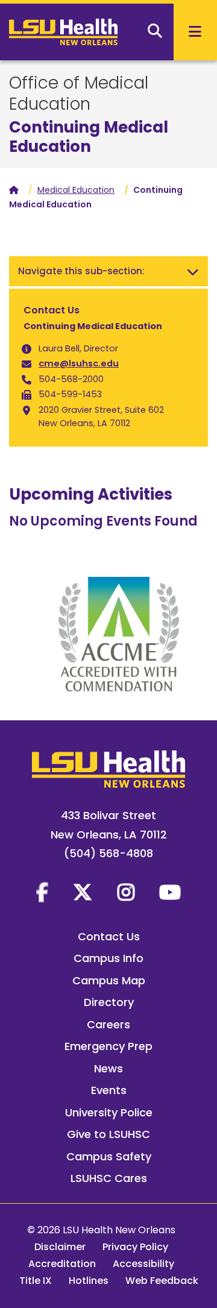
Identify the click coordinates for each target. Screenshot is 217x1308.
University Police (109, 1112)
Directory (109, 1002)
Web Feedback (161, 1281)
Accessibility (143, 1264)
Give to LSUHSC (108, 1134)
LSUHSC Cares (109, 1178)
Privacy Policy (135, 1247)
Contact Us (109, 936)
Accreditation (62, 1264)
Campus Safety (108, 1156)
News (108, 1068)
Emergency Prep (108, 1046)
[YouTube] (170, 892)
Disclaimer (60, 1247)
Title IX (35, 1281)
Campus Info (108, 958)
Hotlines (88, 1281)
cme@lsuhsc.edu (79, 363)
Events (109, 1090)
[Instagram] (126, 892)
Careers (108, 1024)
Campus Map (108, 980)
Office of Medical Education (78, 93)
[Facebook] (42, 892)
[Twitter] (82, 892)
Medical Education (76, 190)
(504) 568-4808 (108, 853)
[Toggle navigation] (193, 271)
